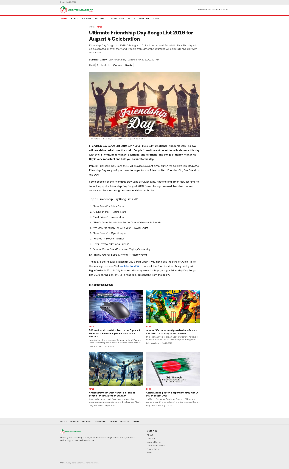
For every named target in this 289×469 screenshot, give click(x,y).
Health (131, 18)
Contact (151, 438)
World (74, 18)
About (150, 435)
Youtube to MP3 (129, 266)
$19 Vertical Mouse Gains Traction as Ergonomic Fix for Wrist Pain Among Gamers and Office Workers (115, 333)
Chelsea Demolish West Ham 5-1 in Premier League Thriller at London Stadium (112, 394)
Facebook (105, 65)
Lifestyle (144, 18)
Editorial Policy (154, 442)
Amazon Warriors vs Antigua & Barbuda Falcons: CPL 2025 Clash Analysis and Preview (172, 332)
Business (87, 18)
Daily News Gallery (98, 60)
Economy (100, 18)
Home (64, 18)
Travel (157, 18)
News (100, 27)
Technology (116, 18)
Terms (149, 452)
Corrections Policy (156, 445)
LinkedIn (128, 65)
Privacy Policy (153, 449)
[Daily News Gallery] (76, 10)
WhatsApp (117, 65)
